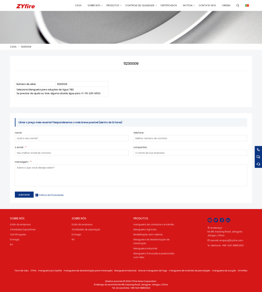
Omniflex (242, 270)
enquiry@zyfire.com (231, 240)
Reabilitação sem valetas (148, 234)
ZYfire (33, 270)
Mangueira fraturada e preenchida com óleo (153, 255)
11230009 (26, 46)
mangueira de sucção (224, 270)
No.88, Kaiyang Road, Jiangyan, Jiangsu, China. (225, 233)
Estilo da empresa (20, 224)
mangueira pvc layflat (50, 270)
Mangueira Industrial (145, 248)
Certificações (18, 234)
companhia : (140, 147)
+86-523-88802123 (233, 245)
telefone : (139, 133)
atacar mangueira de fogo (152, 270)
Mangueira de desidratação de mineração (151, 241)
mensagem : (23, 162)
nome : (19, 133)
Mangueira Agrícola (144, 229)
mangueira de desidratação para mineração (88, 270)
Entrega (14, 239)
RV (11, 244)
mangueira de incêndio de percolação (189, 270)
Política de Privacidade (51, 195)
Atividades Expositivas (23, 229)
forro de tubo (22, 270)
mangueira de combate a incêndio (153, 224)
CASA (13, 46)
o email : (20, 147)
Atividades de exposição (86, 229)
